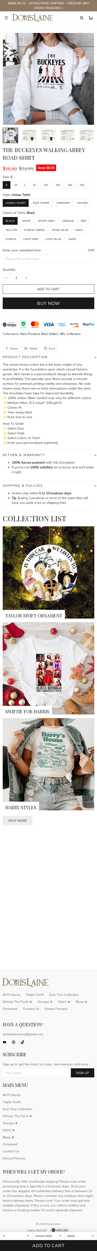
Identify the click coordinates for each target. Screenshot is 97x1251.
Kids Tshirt (41, 203)
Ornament (10, 1009)
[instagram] (15, 1042)
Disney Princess (56, 1009)
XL (34, 185)
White (26, 220)
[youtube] (6, 1042)
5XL (82, 185)
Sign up (82, 1073)
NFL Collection (70, 334)
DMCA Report (37, 1230)
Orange (68, 220)
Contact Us (31, 1009)
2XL (46, 185)
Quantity (9, 269)
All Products (12, 995)
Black (31, 213)
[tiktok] (24, 1042)
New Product (30, 334)
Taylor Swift (35, 995)
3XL (58, 185)
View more (17, 821)
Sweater (63, 203)
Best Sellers (49, 334)
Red (83, 220)
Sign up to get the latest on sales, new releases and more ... (47, 1064)
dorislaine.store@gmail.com (23, 1034)
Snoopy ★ (45, 1002)
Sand (72, 239)
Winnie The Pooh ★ (17, 1002)
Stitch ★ (64, 1002)
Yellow (11, 230)
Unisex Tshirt (21, 195)
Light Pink (30, 239)
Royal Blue (60, 230)
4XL (70, 185)
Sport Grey (46, 220)
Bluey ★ (82, 1002)
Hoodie (82, 203)
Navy (79, 230)
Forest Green (34, 230)
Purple (11, 239)
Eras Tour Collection (64, 995)
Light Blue (53, 239)
